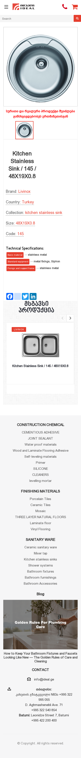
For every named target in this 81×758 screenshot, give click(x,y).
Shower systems (40, 565)
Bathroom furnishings (40, 577)
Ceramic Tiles (40, 505)
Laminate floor (40, 523)
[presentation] (63, 318)
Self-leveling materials (40, 456)
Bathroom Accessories (40, 583)
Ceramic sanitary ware (40, 547)
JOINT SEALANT (40, 438)
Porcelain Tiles (40, 499)
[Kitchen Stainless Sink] (40, 69)
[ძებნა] (77, 18)
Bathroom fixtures (40, 571)
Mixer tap (40, 553)
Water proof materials (41, 444)
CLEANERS (40, 474)
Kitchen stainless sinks (40, 559)
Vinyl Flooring (40, 529)
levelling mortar (40, 481)
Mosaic (40, 511)
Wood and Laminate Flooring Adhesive (40, 450)
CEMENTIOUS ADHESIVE (40, 432)
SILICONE (40, 468)
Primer (40, 462)
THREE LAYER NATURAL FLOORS (40, 517)
